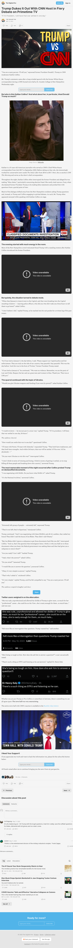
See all (5, 904)
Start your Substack (31, 939)
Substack (27, 944)
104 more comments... (7, 851)
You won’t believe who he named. (12, 883)
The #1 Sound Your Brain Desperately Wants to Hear (22, 866)
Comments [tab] (6, 804)
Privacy (36, 934)
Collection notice (50, 934)
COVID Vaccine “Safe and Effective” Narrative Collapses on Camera (28, 892)
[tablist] (10, 804)
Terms (42, 934)
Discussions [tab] (16, 861)
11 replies (9, 834)
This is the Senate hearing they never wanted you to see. (20, 895)
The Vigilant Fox (11, 19)
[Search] (69, 861)
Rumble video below (51, 706)
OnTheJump (8, 821)
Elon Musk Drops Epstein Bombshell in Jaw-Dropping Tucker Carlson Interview (29, 879)
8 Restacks (24, 777)
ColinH (6, 841)
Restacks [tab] (14, 804)
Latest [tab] (9, 861)
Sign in (67, 3)
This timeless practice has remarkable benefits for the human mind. (24, 869)
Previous (9, 790)
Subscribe (60, 3)
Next (65, 790)
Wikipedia (41, 162)
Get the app (46, 939)
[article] (36, 870)
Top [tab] (4, 861)
